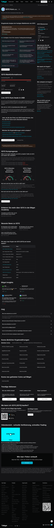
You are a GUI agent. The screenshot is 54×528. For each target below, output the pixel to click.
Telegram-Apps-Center (15, 517)
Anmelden (38, 1)
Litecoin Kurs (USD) (23, 367)
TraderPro (13, 510)
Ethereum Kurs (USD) (24, 346)
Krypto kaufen (24, 485)
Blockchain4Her (4, 512)
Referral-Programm (35, 508)
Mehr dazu (39, 111)
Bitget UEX (3, 503)
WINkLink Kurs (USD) (41, 367)
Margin (13, 496)
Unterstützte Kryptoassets (7, 264)
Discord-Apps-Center (15, 519)
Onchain (13, 490)
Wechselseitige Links (5, 505)
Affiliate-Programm (35, 496)
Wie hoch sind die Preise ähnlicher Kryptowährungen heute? (13, 127)
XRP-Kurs (23, 508)
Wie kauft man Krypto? (6, 121)
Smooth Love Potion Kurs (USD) (43, 350)
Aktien (13, 492)
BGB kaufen (24, 494)
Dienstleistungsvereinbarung (47, 485)
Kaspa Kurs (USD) (23, 350)
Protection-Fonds (4, 501)
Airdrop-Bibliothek (15, 521)
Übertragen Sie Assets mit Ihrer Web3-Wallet (44, 62)
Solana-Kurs (24, 514)
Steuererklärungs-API (36, 511)
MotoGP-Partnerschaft (5, 508)
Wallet (13, 512)
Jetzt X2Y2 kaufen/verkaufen (8, 140)
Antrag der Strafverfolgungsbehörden (47, 488)
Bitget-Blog (3, 494)
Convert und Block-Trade (16, 494)
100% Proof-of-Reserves (7, 272)
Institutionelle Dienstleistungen (35, 499)
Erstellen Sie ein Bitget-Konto (7, 132)
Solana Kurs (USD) (5, 371)
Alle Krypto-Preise (20, 140)
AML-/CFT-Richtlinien (46, 495)
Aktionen (33, 506)
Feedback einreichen (35, 485)
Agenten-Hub (14, 508)
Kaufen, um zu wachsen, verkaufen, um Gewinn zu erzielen (44, 53)
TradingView (14, 514)
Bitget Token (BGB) (5, 496)
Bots (12, 505)
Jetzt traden (30, 414)
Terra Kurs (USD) (5, 354)
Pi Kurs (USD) (22, 363)
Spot (12, 485)
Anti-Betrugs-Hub (35, 490)
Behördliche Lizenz (46, 493)
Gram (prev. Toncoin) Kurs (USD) (8, 363)
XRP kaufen (24, 492)
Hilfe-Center (34, 487)
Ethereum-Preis (24, 501)
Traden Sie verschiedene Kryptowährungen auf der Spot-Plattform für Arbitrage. (17, 136)
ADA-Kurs (23, 512)
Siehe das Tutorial (40, 96)
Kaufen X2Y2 (5, 201)
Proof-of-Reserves (5, 499)
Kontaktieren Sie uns (5, 487)
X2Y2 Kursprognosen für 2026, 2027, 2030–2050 (9, 189)
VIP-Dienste (34, 494)
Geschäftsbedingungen (46, 499)
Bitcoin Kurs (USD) (5, 367)
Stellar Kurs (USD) (23, 371)
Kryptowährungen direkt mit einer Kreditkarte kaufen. (12, 134)
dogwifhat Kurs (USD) (6, 350)
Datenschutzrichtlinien (46, 497)
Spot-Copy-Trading (15, 499)
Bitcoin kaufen (24, 487)
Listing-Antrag (34, 492)
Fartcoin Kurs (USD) (41, 363)
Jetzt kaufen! (39, 76)
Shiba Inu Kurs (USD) (24, 354)
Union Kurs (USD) (5, 381)
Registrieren (44, 1)
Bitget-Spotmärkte (26, 17)
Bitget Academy (4, 492)
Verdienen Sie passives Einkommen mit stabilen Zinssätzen (44, 60)
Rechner (23, 505)
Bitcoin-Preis (24, 499)
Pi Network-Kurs (25, 510)
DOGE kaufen (24, 490)
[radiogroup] (42, 29)
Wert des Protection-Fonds (7, 269)
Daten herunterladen (35, 504)
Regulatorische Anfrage (46, 490)
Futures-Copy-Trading (15, 501)
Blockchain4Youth (4, 510)
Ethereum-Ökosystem (41, 33)
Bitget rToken (24, 519)
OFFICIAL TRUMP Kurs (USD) (8, 346)
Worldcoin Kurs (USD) (41, 346)
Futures (13, 487)
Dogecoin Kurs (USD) (41, 354)
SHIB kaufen (24, 496)
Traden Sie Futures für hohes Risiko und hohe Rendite (44, 57)
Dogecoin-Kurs (24, 517)
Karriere (3, 490)
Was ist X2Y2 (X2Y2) (6, 125)
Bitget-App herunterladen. (20, 132)
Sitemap (3, 514)
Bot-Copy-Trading (15, 503)
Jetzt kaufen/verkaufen (5, 69)
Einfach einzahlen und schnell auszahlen (45, 50)
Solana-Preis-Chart (25, 503)
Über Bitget (3, 485)
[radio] (40, 29)
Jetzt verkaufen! (40, 94)
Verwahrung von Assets (36, 502)
